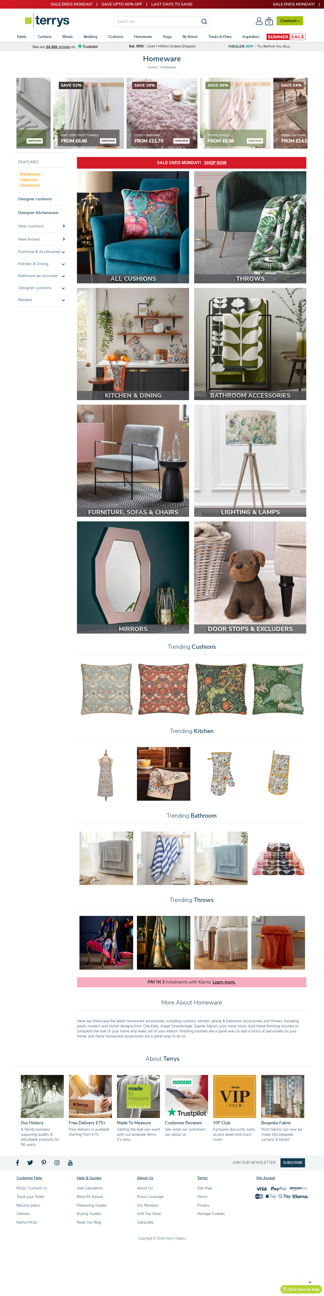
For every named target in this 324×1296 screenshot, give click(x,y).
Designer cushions (35, 199)
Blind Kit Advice (90, 1196)
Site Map (204, 1188)
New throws (29, 239)
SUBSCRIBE (292, 1162)
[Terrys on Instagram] (57, 1164)
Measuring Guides (92, 1205)
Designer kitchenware (38, 212)
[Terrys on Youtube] (71, 1164)
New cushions (31, 226)
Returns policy (28, 1205)
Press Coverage (150, 1196)
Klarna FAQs (26, 1222)
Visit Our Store (149, 1213)
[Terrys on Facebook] (18, 1164)
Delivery (23, 1213)
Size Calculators (90, 1188)
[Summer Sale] (286, 37)
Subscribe (145, 1222)
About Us (145, 1188)
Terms (202, 1196)
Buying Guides (89, 1213)
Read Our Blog (89, 1222)
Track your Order (30, 1196)
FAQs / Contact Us (31, 1188)
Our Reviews (147, 1205)
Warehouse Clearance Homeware (29, 179)
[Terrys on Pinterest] (44, 1164)
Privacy (203, 1205)
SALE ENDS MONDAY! (192, 163)
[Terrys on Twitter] (30, 1164)
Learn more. (224, 982)
